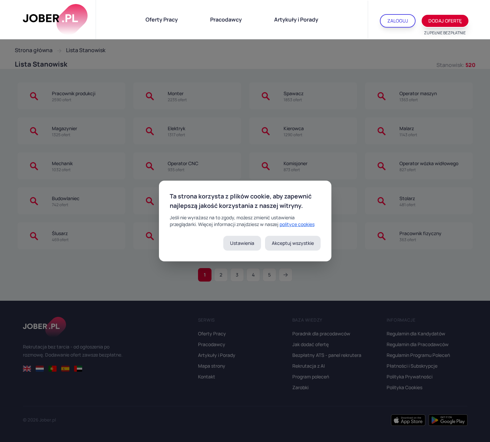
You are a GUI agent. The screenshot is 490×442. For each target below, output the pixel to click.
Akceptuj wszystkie (293, 243)
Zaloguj (397, 20)
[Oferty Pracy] (55, 19)
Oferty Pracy (161, 19)
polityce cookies (297, 224)
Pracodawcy (226, 19)
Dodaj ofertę (445, 20)
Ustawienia (242, 243)
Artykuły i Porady (296, 19)
